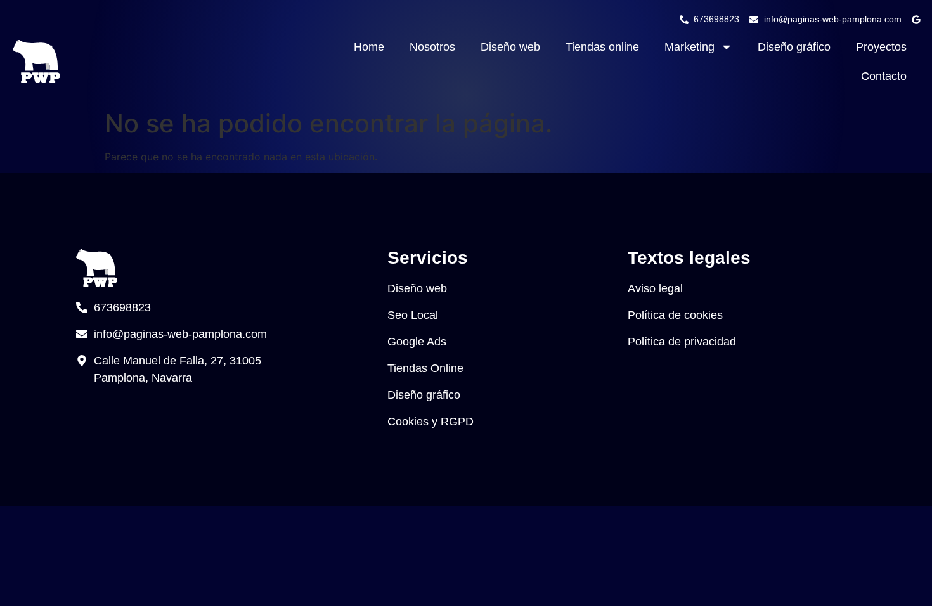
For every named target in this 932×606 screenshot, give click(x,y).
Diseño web (510, 47)
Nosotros (432, 47)
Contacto (884, 76)
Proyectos (881, 47)
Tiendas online (602, 47)
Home (369, 47)
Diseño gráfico (794, 47)
